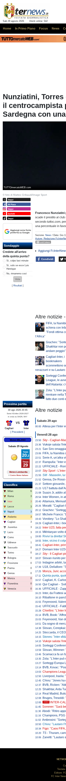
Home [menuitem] (7, 28)
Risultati (17, 285)
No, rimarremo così (16, 273)
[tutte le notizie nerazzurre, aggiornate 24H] (26, 11)
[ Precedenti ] (17, 432)
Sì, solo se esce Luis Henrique (17, 267)
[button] (17, 279)
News (48, 235)
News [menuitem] (55, 28)
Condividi (47, 259)
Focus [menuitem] (43, 28)
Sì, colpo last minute (17, 260)
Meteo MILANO (17, 440)
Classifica (10, 484)
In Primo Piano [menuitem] (25, 28)
